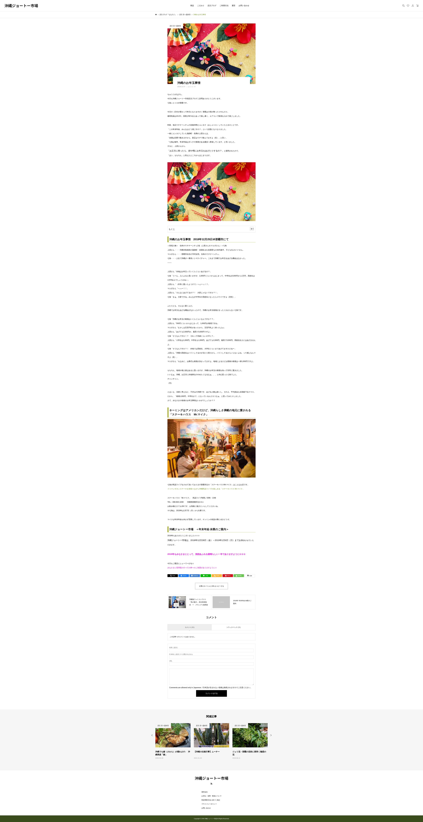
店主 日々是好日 (175, 26)
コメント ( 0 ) (189, 627)
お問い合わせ (244, 5)
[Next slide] (271, 735)
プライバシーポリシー (209, 804)
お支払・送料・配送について (211, 796)
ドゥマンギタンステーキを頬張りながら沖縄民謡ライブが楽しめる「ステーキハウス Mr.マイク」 (205, 489)
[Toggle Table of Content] (250, 229)
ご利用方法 (224, 5)
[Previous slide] (152, 735)
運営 (233, 5)
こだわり (200, 5)
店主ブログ (212, 5)
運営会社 (204, 792)
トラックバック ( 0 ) (233, 627)
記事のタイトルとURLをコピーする (211, 586)
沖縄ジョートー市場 (21, 5)
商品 (192, 5)
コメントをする (211, 693)
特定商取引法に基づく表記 (210, 800)
